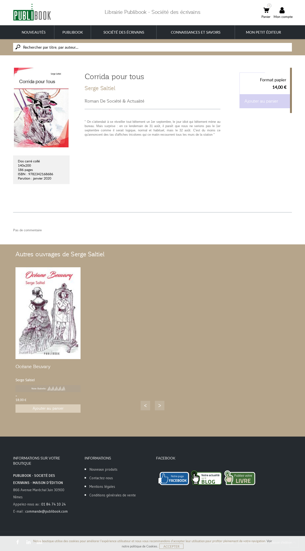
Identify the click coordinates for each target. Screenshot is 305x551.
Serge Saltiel (100, 88)
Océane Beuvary (32, 366)
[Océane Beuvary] (48, 313)
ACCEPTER (171, 546)
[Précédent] (145, 405)
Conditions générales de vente (112, 495)
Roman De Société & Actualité (114, 101)
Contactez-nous (101, 478)
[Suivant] (159, 405)
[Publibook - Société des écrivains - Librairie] (32, 12)
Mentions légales (102, 486)
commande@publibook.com (46, 511)
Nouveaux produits (103, 469)
